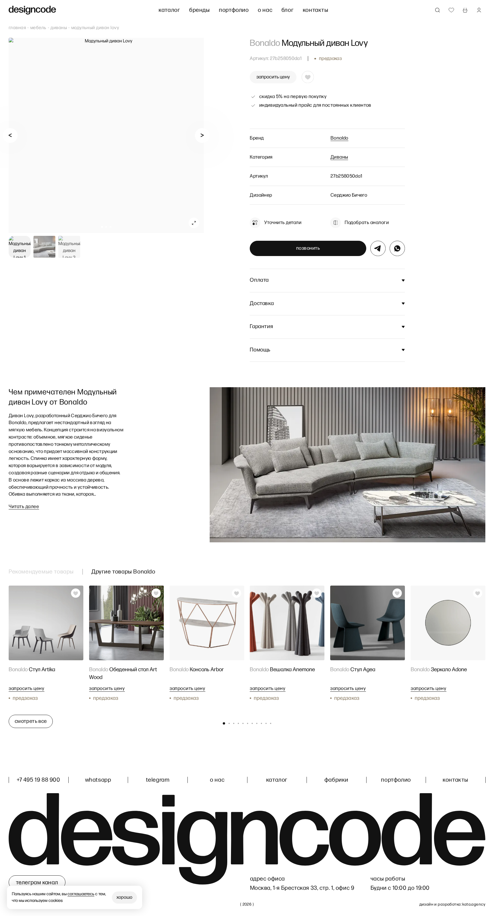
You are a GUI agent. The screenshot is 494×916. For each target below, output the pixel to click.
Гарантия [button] (261, 326)
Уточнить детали (282, 222)
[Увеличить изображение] (194, 223)
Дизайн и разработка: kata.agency (452, 904)
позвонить (308, 248)
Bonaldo (339, 138)
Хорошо (124, 897)
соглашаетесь (81, 893)
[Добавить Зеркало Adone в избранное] (477, 593)
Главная (17, 28)
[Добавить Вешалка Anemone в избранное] (317, 593)
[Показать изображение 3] (69, 247)
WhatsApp (98, 779)
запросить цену (273, 77)
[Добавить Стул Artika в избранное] (75, 593)
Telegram (158, 779)
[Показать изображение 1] (20, 247)
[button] (102, 227)
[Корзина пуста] (465, 10)
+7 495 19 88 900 (38, 779)
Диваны (58, 28)
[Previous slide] (10, 135)
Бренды (199, 10)
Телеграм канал (37, 882)
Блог (287, 10)
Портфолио (234, 10)
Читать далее (24, 506)
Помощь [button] (260, 350)
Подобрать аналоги (367, 222)
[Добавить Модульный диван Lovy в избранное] (308, 77)
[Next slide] (202, 135)
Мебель (38, 28)
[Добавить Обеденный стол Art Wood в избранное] (156, 593)
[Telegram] (378, 248)
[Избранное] (451, 10)
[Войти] (479, 10)
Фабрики (336, 779)
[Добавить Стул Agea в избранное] (397, 593)
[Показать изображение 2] (44, 247)
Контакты (315, 10)
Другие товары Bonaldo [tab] (123, 571)
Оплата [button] (259, 280)
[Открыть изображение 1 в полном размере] (106, 135)
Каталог (169, 10)
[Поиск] (437, 10)
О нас (265, 10)
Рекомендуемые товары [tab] (41, 571)
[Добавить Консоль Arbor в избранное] (236, 593)
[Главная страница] (32, 10)
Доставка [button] (262, 303)
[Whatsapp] (397, 248)
